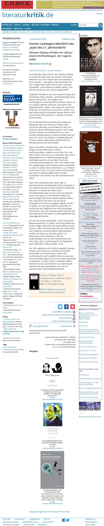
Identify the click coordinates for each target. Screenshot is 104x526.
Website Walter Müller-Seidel (90, 417)
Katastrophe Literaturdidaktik (90, 222)
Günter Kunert (8, 145)
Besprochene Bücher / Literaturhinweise (45, 70)
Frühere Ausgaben (18, 32)
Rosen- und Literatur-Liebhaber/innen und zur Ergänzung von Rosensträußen (88, 316)
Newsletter (28, 524)
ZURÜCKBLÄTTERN (37, 39)
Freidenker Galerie (90, 200)
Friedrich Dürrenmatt (10, 161)
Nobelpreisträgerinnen (90, 253)
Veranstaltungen (11, 524)
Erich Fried (7, 175)
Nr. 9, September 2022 (36, 32)
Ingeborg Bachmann (11, 190)
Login (27, 28)
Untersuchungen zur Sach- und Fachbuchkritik (89, 383)
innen (96, 362)
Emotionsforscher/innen (88, 358)
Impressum (90, 519)
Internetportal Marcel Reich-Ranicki (11, 197)
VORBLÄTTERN (69, 39)
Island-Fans (83, 326)
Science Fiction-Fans (86, 337)
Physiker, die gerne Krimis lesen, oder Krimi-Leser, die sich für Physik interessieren (89, 331)
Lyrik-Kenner (84, 322)
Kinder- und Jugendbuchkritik (90, 388)
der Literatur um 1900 (87, 350)
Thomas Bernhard (10, 168)
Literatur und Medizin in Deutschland (12, 280)
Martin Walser (11, 150)
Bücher (35, 24)
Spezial (26, 24)
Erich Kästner (84, 375)
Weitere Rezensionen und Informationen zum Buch (52, 291)
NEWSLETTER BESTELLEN (62, 321)
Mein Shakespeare (10, 155)
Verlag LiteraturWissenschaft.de (52, 398)
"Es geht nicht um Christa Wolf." (12, 252)
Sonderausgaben (10, 139)
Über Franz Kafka (90, 248)
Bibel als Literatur (14, 338)
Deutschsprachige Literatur (59, 32)
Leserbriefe (34, 519)
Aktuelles (7, 24)
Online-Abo (7, 83)
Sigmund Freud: (13, 331)
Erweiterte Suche (31, 522)
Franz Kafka (7, 312)
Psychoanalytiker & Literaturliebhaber (86, 342)
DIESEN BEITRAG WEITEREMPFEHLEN (57, 315)
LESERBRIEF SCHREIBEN (62, 312)
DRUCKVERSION (65, 318)
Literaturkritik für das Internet (90, 378)
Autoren (45, 24)
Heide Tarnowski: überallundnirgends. (11, 233)
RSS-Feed (6, 519)
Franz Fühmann (16, 179)
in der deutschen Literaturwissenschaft (11, 348)
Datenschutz (91, 522)
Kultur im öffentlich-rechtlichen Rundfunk (11, 48)
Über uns (18, 28)
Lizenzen (55, 347)
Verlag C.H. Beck (91, 176)
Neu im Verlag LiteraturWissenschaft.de (90, 126)
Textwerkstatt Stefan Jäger (90, 259)
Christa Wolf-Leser (86, 362)
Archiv (17, 24)
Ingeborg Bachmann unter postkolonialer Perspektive (89, 393)
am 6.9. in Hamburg (92, 236)
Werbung (42, 524)
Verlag (99, 13)
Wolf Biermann (14, 153)
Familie (5, 59)
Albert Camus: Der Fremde (90, 206)
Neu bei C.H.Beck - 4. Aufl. (91, 81)
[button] (60, 306)
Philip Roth (19, 145)
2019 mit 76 (7, 247)
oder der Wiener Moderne (89, 354)
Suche (74, 25)
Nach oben (90, 524)
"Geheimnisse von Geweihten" (90, 214)
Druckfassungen (10, 522)
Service (55, 24)
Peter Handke (17, 184)
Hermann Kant (9, 157)
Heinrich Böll (8, 148)
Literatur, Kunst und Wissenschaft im (12, 321)
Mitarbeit (7, 28)
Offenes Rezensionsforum (13, 63)
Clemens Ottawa (47, 275)
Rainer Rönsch (41, 63)
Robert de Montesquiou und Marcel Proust (12, 272)
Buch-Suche (48, 522)
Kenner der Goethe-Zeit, (88, 347)
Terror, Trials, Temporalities (10, 292)
